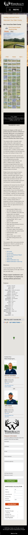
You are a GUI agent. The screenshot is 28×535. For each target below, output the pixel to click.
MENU (16, 9)
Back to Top (14, 533)
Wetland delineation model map (14, 261)
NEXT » (21, 56)
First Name (6, 441)
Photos (6, 31)
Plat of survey (10, 256)
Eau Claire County (16, 20)
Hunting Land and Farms (11, 17)
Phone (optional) (7, 456)
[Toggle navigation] (10, 10)
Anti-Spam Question (8, 473)
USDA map (9, 258)
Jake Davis (8, 405)
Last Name (6, 446)
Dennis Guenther (10, 375)
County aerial (10, 253)
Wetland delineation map (13, 259)
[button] (14, 338)
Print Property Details (14, 27)
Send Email (7, 383)
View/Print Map (13, 29)
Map (12, 31)
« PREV (7, 56)
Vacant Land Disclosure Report (14, 254)
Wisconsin (7, 20)
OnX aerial (9, 251)
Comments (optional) (8, 461)
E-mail (5, 451)
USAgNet (23, 529)
